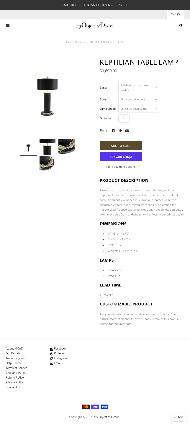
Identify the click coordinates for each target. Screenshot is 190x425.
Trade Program (15, 358)
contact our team (120, 324)
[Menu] (8, 25)
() (176, 14)
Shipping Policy (16, 373)
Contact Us (13, 387)
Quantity (105, 118)
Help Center (13, 363)
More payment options (121, 167)
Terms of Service (16, 368)
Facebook (59, 349)
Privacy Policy (15, 382)
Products (82, 42)
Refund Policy (15, 378)
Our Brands (13, 353)
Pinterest (59, 353)
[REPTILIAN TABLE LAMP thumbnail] (28, 147)
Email (57, 363)
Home (70, 42)
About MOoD (14, 349)
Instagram (60, 358)
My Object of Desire (106, 417)
